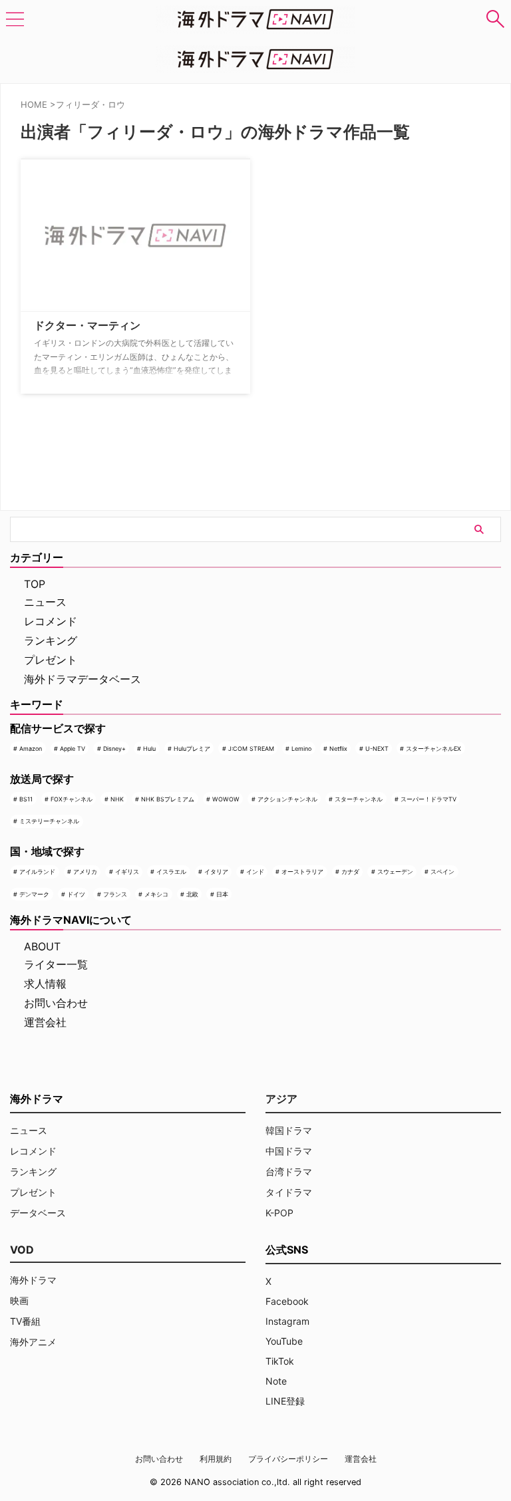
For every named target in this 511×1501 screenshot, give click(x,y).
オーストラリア (302, 871)
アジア (281, 1098)
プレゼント (50, 659)
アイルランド (37, 871)
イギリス (127, 871)
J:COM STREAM (251, 748)
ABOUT (42, 946)
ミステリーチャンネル (49, 821)
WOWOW (226, 799)
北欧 (192, 894)
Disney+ (114, 748)
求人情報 (45, 983)
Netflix (338, 748)
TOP (34, 584)
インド (255, 871)
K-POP (279, 1212)
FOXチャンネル (71, 799)
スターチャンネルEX (433, 748)
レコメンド (50, 621)
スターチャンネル (359, 799)
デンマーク (34, 894)
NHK (117, 799)
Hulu (149, 748)
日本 (222, 894)
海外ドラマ (33, 1280)
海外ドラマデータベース (82, 679)
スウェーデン (395, 871)
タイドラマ (288, 1192)
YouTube (284, 1341)
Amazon (30, 748)
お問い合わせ (56, 1003)
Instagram (287, 1321)
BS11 (26, 799)
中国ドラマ (288, 1151)
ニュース (45, 602)
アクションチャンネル (287, 799)
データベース (38, 1212)
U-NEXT (377, 748)
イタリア (216, 871)
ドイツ (76, 894)
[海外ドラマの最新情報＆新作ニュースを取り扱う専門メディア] (255, 19)
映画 (19, 1300)
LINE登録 (285, 1401)
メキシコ (156, 894)
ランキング (50, 640)
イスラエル (171, 871)
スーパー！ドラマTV (428, 799)
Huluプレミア (192, 748)
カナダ (350, 871)
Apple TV (72, 748)
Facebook (287, 1301)
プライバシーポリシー (288, 1459)
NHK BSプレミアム (167, 799)
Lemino (301, 748)
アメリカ (85, 871)
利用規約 (216, 1459)
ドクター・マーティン (87, 325)
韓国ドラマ (288, 1130)
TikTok (279, 1361)
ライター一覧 (56, 964)
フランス (115, 894)
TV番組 (25, 1321)
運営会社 (45, 1022)
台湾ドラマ (288, 1171)
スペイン (442, 871)
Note (276, 1381)
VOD (22, 1249)
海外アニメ (33, 1341)
